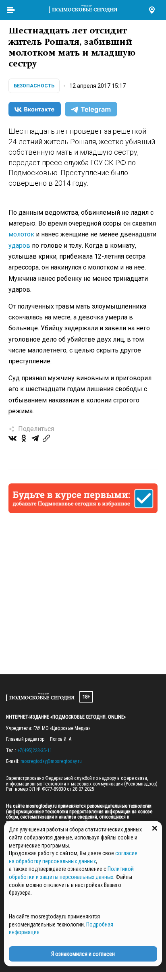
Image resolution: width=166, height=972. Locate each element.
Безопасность (34, 86)
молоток (21, 234)
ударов (19, 245)
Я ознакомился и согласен (83, 954)
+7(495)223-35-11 (34, 750)
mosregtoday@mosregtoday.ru (51, 761)
